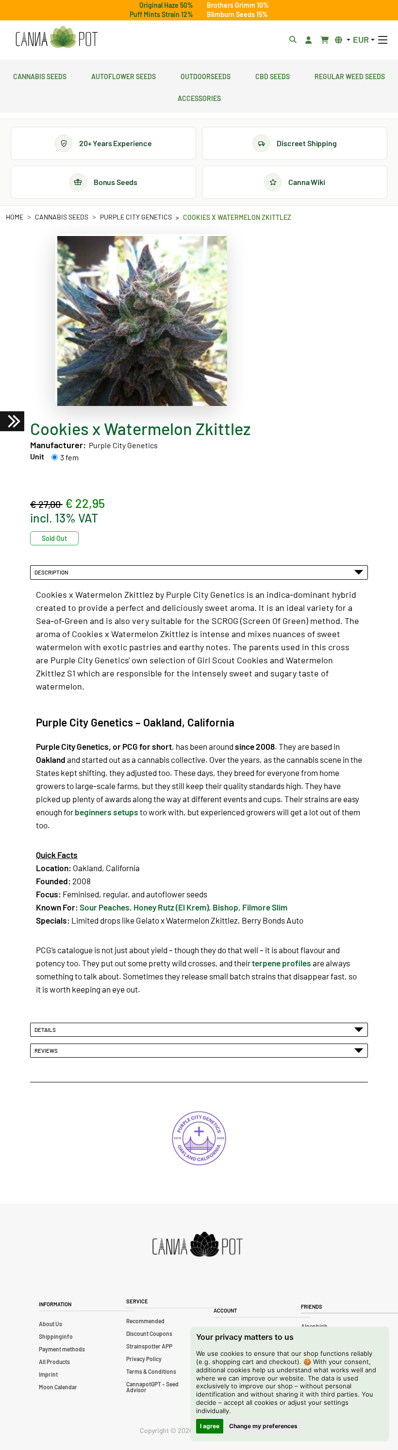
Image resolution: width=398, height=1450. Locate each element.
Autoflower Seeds (123, 75)
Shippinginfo (56, 1336)
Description (52, 572)
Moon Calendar (58, 1387)
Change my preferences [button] (263, 1426)
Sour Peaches (105, 907)
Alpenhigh (314, 1326)
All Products (54, 1362)
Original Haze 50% (166, 5)
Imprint (48, 1374)
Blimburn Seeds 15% (237, 14)
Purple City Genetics (136, 217)
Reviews (47, 1050)
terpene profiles (281, 963)
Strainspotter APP (149, 1346)
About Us (50, 1324)
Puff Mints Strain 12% (161, 14)
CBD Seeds (272, 75)
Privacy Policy (144, 1359)
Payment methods (62, 1349)
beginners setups (106, 812)
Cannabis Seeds (39, 75)
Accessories (199, 97)
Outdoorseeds (206, 75)
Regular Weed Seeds (350, 75)
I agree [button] (209, 1426)
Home (14, 217)
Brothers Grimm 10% (238, 5)
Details (46, 1029)
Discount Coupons (149, 1333)
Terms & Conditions (151, 1371)
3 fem (69, 457)
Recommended (145, 1321)
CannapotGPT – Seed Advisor (152, 1387)
